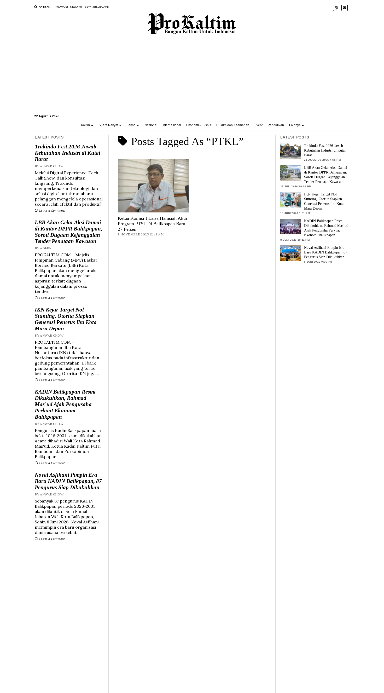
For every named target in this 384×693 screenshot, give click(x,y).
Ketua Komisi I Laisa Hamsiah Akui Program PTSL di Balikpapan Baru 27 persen (152, 224)
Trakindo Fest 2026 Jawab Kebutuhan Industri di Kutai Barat (67, 152)
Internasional (171, 125)
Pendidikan (276, 125)
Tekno (131, 125)
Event (258, 125)
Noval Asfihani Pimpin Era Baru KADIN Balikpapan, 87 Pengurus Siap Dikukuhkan (68, 481)
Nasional (150, 125)
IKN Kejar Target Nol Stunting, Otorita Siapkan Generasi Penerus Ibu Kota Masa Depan (66, 319)
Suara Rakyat (108, 125)
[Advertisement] (192, 76)
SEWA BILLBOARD (97, 6)
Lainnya (295, 125)
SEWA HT (76, 6)
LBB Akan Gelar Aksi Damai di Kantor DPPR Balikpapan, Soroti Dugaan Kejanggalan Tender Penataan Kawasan (68, 231)
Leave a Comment (51, 210)
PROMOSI (61, 6)
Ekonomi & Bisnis (198, 125)
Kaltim (85, 125)
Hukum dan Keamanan (232, 125)
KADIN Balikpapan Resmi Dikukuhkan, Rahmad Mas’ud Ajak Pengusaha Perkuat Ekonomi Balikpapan (65, 404)
